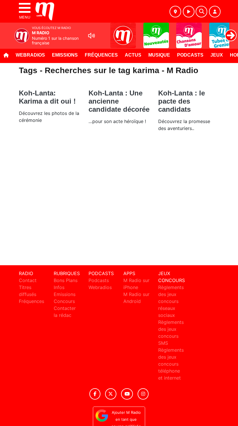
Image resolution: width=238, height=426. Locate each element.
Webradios (30, 55)
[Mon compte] (215, 11)
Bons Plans (65, 280)
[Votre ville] (175, 11)
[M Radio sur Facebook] (94, 394)
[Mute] (91, 35)
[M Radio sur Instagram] (143, 394)
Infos (59, 287)
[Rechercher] (201, 11)
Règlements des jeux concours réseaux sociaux (171, 301)
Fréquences (101, 55)
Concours (64, 301)
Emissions (65, 55)
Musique (159, 55)
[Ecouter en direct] (188, 11)
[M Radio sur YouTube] (127, 394)
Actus (133, 55)
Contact (28, 280)
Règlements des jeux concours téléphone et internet (171, 364)
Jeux (216, 55)
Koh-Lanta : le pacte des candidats (181, 101)
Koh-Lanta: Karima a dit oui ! (47, 97)
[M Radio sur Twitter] (110, 394)
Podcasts (190, 55)
